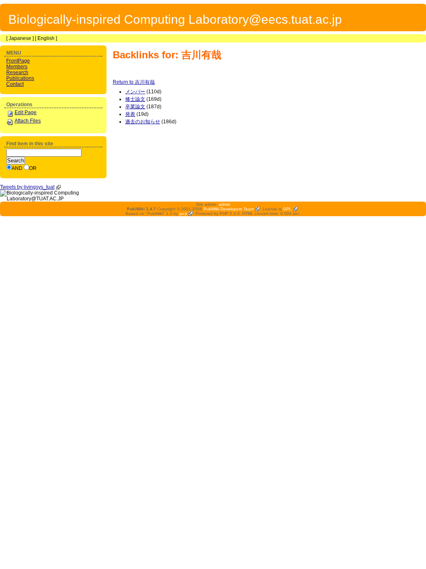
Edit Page (26, 112)
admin (224, 204)
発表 (130, 114)
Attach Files (28, 121)
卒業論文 (135, 107)
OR (33, 168)
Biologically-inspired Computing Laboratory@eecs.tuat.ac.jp (175, 19)
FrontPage (18, 61)
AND (17, 168)
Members (16, 67)
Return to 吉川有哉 (134, 82)
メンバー (135, 92)
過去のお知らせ (142, 122)
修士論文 (135, 99)
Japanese (20, 38)
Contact (15, 84)
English (45, 38)
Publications (20, 78)
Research (17, 72)
